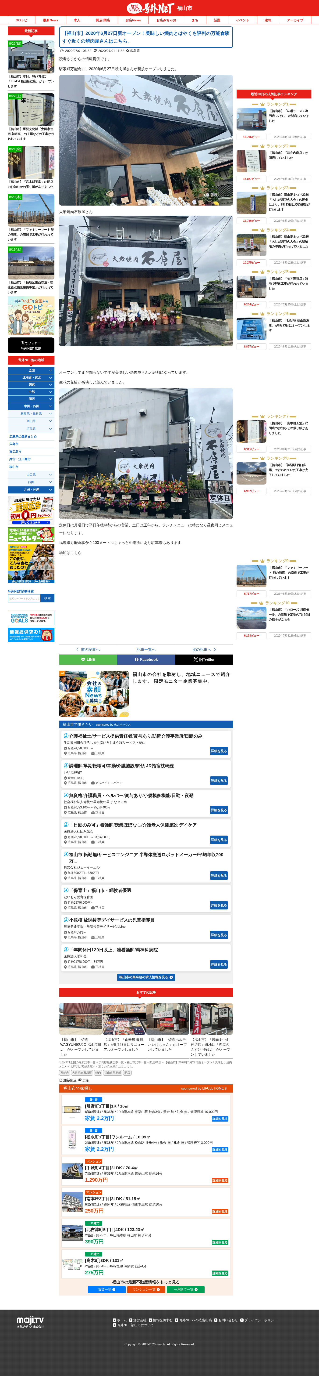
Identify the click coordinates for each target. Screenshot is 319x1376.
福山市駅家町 (112, 1072)
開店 (127, 1072)
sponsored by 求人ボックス (113, 724)
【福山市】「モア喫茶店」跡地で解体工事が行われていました (288, 283)
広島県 (135, 51)
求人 (77, 20)
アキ (85, 1080)
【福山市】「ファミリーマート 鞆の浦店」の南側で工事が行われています (289, 572)
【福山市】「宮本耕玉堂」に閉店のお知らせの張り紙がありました (288, 428)
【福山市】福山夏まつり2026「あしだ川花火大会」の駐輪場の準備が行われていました (289, 241)
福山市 (184, 8)
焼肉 (98, 1072)
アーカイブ (295, 20)
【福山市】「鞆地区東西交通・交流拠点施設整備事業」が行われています (30, 287)
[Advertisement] (274, 58)
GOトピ (21, 20)
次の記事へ (201, 649)
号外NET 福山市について (135, 1325)
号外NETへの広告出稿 (195, 1320)
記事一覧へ (146, 649)
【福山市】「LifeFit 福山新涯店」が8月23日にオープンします (289, 325)
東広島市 (15, 451)
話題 (217, 20)
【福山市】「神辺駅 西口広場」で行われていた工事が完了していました (288, 470)
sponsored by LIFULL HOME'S (204, 1088)
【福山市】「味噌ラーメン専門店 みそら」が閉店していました (289, 116)
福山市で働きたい (78, 724)
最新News (50, 20)
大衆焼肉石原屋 (82, 1072)
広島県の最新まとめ (23, 436)
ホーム (122, 1320)
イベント (242, 20)
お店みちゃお (166, 20)
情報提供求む (163, 1320)
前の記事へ (90, 649)
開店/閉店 (103, 20)
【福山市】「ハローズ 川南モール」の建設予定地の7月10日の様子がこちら (289, 614)
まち (195, 20)
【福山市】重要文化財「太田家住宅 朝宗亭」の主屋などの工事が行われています (31, 134)
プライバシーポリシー (261, 1320)
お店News (133, 20)
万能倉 (64, 1072)
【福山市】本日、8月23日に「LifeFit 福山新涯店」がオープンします (31, 81)
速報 (268, 20)
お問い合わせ (228, 1320)
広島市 (13, 444)
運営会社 (139, 1320)
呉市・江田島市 (20, 459)
